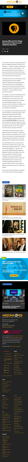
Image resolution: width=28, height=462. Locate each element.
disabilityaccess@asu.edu (7, 327)
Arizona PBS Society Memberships (17, 421)
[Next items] (24, 295)
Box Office (16, 406)
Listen (3, 379)
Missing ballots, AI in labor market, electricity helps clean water (11, 307)
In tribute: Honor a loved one (18, 429)
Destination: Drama (17, 369)
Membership (16, 423)
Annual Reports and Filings (19, 411)
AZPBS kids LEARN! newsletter (5, 420)
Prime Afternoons (17, 370)
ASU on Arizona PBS (17, 372)
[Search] (16, 7)
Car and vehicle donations (18, 432)
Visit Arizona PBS (17, 413)
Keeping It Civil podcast (6, 390)
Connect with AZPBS (17, 397)
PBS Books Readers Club (18, 409)
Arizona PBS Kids (5, 414)
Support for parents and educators (6, 453)
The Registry (4, 442)
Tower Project (16, 431)
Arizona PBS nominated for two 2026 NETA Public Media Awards (13, 199)
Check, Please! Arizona (18, 357)
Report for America (5, 454)
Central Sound (4, 383)
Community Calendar (18, 404)
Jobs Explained (16, 367)
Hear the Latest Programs (7, 381)
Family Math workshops (6, 430)
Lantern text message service (6, 422)
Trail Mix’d (16, 359)
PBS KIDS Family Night (6, 417)
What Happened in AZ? (18, 361)
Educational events (5, 438)
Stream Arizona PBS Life (18, 374)
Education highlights (6, 436)
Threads (7, 372)
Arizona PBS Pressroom (18, 402)
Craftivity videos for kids (6, 424)
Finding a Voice (5, 391)
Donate (7, 351)
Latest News (4, 397)
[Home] (14, 2)
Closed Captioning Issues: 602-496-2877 (8, 359)
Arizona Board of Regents (15, 346)
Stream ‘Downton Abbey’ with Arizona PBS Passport (14, 252)
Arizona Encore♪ (5, 386)
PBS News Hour (5, 407)
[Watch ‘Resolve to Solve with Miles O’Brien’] (14, 202)
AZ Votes (3, 402)
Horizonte (4, 401)
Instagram (7, 367)
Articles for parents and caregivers (6, 428)
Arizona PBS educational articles (6, 445)
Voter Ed (3, 406)
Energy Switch (16, 365)
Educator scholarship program (6, 450)
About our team (5, 456)
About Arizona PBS (17, 399)
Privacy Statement (8, 363)
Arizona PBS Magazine (18, 401)
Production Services (17, 407)
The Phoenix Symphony (6, 385)
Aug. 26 (5, 216)
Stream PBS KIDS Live (6, 415)
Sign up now (13, 275)
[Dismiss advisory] (22, 13)
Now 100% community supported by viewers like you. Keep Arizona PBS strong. (12, 13)
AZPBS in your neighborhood (5, 440)
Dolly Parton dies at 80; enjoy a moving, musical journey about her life (13, 235)
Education (4, 434)
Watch (15, 351)
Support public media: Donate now (18, 419)
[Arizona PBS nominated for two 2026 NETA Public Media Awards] (14, 185)
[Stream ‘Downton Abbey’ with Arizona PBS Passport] (14, 238)
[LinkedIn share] (5, 51)
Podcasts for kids (5, 426)
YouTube (7, 370)
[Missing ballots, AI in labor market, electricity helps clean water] (13, 289)
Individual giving (17, 425)
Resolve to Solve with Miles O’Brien (19, 356)
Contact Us (16, 414)
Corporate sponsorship (18, 426)
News (3, 395)
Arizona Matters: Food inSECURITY (18, 363)
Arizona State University (17, 335)
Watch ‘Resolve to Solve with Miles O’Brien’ (12, 218)
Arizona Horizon (5, 399)
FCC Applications (8, 356)
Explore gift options (17, 416)
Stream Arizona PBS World (7, 375)
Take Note (4, 388)
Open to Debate (5, 404)
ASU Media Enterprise (14, 337)
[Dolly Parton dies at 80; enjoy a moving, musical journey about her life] (14, 220)
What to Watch (17, 353)
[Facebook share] (3, 51)
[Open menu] (25, 7)
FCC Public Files (7, 353)
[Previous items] (4, 295)
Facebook (7, 365)
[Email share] (8, 51)
